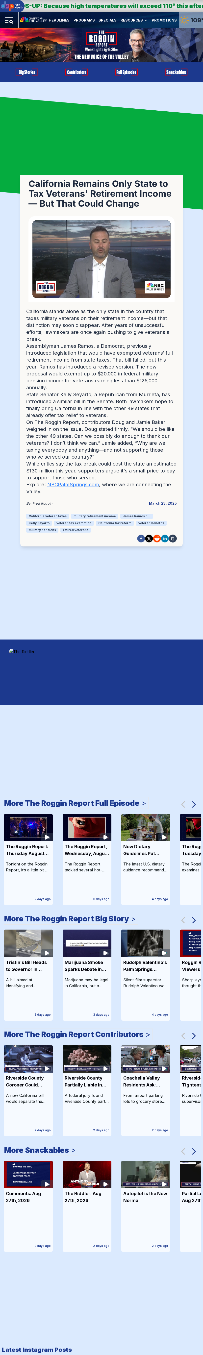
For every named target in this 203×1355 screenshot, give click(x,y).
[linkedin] (165, 538)
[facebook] (141, 538)
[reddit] (157, 538)
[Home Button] (34, 20)
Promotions (164, 20)
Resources (132, 20)
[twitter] (149, 538)
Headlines (59, 20)
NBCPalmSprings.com (73, 485)
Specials (108, 20)
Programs (84, 20)
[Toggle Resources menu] (146, 20)
